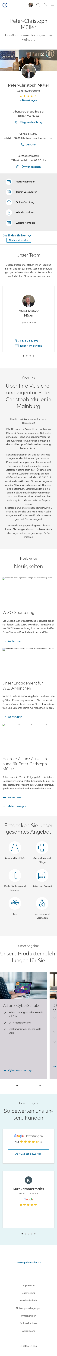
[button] (28, 71)
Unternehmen (28, 1315)
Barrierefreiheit (28, 1300)
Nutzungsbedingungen (28, 1308)
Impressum (28, 1285)
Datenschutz (28, 1293)
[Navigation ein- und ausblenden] (52, 5)
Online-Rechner (28, 1323)
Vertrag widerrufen (27, 1262)
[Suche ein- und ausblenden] (38, 5)
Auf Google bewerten (28, 1153)
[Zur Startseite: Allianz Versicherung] (5, 5)
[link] (20, 202)
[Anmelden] (45, 5)
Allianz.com (28, 1331)
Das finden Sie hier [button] (14, 235)
